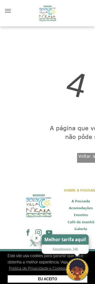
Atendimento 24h (65, 249)
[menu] (8, 11)
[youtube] (49, 233)
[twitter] (33, 244)
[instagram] (38, 233)
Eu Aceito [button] (47, 279)
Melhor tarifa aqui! (65, 239)
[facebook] (28, 233)
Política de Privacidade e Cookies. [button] (37, 268)
